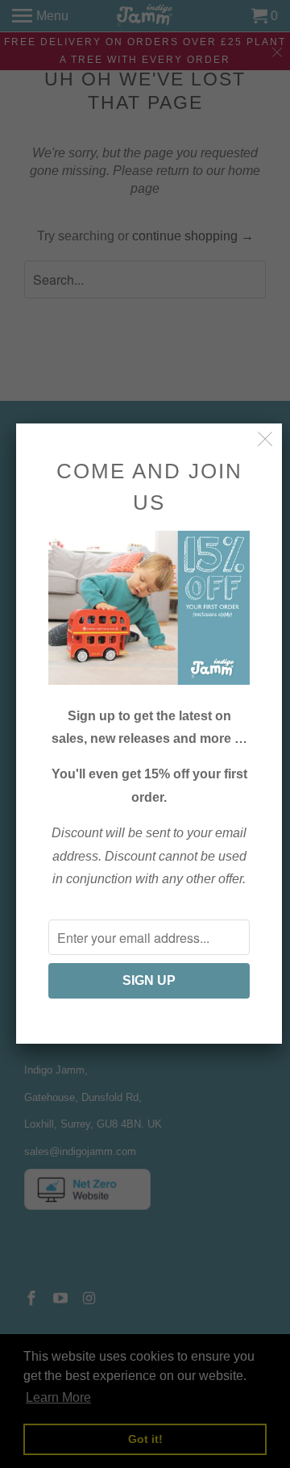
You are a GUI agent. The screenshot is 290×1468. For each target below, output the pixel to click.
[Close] (265, 440)
